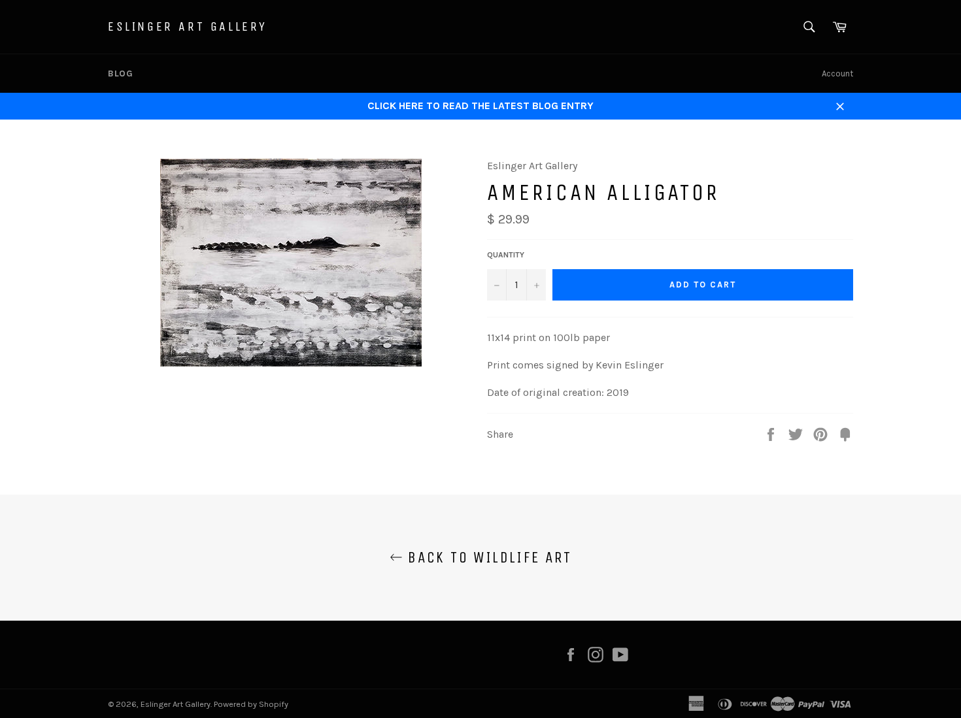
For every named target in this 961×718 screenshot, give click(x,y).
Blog (120, 73)
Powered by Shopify (251, 704)
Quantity (505, 254)
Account (837, 73)
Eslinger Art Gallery (187, 26)
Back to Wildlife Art (487, 557)
